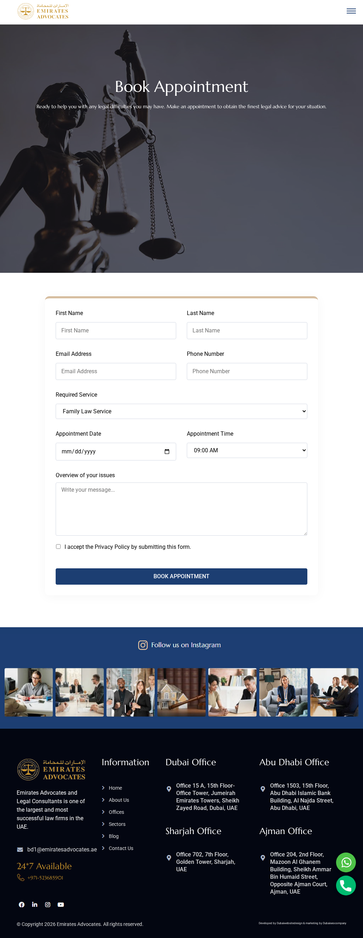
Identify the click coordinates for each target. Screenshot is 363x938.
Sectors (117, 824)
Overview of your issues (85, 475)
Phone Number (205, 354)
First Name (69, 313)
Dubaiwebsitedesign (289, 923)
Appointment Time (210, 433)
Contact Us (121, 848)
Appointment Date (78, 433)
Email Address (73, 354)
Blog (114, 836)
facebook (22, 905)
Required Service (76, 394)
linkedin (34, 905)
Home (115, 788)
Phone (346, 885)
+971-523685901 (45, 877)
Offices (116, 812)
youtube (61, 905)
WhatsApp (346, 862)
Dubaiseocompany (334, 923)
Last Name (200, 313)
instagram (48, 905)
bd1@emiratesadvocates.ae (62, 849)
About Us (119, 800)
